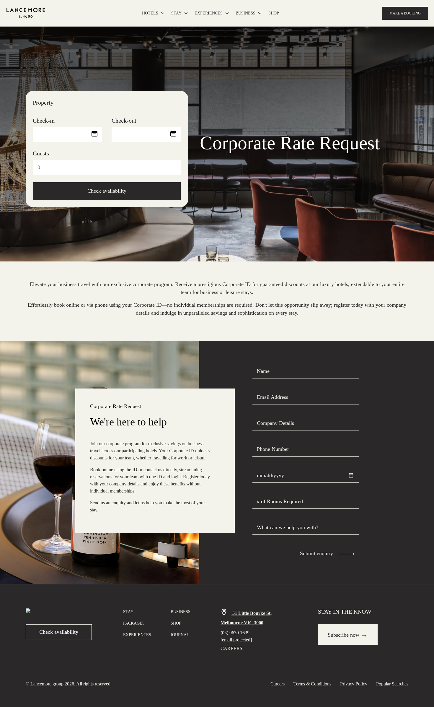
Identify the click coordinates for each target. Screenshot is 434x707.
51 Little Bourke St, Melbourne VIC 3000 (246, 618)
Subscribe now (348, 634)
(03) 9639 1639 (235, 632)
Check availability (106, 191)
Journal (180, 635)
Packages (134, 623)
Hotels (150, 13)
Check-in (44, 120)
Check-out (124, 120)
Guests (41, 153)
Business (245, 13)
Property (43, 102)
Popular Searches (392, 683)
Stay (176, 13)
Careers (231, 648)
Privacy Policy (353, 683)
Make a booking (405, 13)
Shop (273, 13)
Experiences (209, 13)
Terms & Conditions (312, 683)
